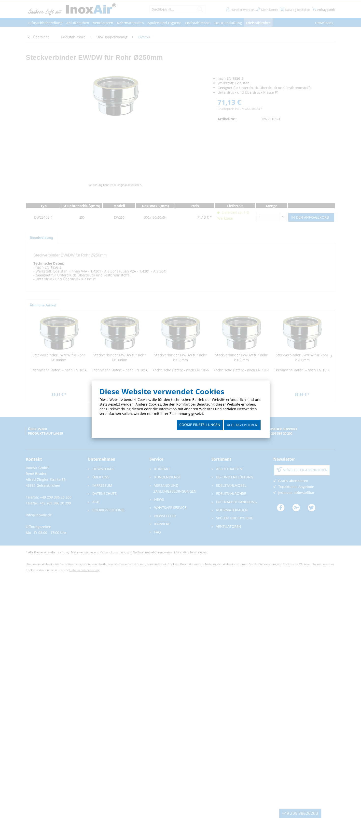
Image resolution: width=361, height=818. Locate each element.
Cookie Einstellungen (199, 424)
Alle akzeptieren (242, 425)
